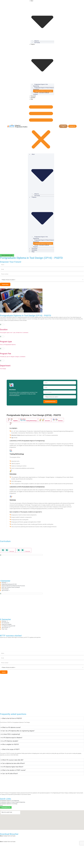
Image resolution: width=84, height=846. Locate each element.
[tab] (13, 420)
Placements (33, 96)
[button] (41, 126)
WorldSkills (33, 97)
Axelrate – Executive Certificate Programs (41, 93)
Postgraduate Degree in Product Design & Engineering (43, 88)
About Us (36, 40)
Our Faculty (37, 42)
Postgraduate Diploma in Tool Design (43, 91)
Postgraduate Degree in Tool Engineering (40, 85)
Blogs (32, 99)
